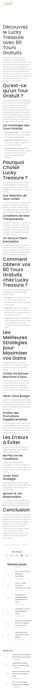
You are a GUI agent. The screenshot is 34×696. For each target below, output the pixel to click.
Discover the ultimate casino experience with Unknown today (21, 674)
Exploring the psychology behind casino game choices (21, 664)
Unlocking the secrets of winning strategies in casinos (22, 611)
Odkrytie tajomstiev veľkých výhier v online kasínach (22, 634)
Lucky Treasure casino (12, 67)
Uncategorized (14, 545)
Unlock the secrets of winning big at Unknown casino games (21, 656)
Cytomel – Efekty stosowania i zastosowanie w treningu (22, 585)
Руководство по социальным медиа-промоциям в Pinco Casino (21, 598)
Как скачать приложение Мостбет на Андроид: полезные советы (23, 623)
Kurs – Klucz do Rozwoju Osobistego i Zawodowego (22, 573)
